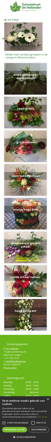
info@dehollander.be (16, 361)
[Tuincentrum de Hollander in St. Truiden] (25, 6)
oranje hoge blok (25, 209)
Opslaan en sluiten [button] (15, 429)
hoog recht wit (25, 311)
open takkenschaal (25, 176)
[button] (25, 437)
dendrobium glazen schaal (25, 244)
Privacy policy (10, 367)
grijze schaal (25, 142)
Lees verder (42, 417)
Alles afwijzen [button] (38, 429)
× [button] (48, 399)
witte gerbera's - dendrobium (25, 76)
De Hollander (12, 348)
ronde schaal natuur (25, 277)
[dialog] (25, 419)
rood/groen (25, 108)
